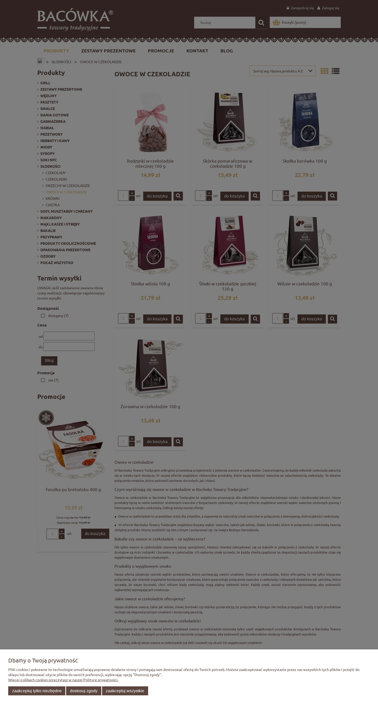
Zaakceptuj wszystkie (125, 690)
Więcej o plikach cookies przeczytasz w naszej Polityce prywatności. (63, 679)
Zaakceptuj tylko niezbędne (37, 690)
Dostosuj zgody (83, 690)
